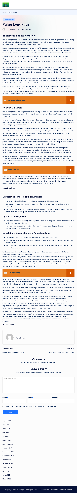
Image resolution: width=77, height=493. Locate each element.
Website (55, 398)
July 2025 (6, 471)
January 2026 (7, 448)
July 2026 (6, 425)
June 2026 (6, 429)
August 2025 (7, 467)
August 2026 (7, 421)
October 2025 (8, 460)
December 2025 (8, 452)
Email (30, 398)
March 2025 (7, 479)
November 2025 (8, 456)
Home (4, 12)
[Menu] (73, 4)
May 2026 (6, 433)
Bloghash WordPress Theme (61, 490)
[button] (20, 338)
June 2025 (6, 475)
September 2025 (9, 463)
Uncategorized (9, 19)
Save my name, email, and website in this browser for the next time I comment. (31, 406)
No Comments (27, 29)
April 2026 (6, 436)
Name (5, 398)
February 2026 (8, 444)
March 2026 (7, 440)
